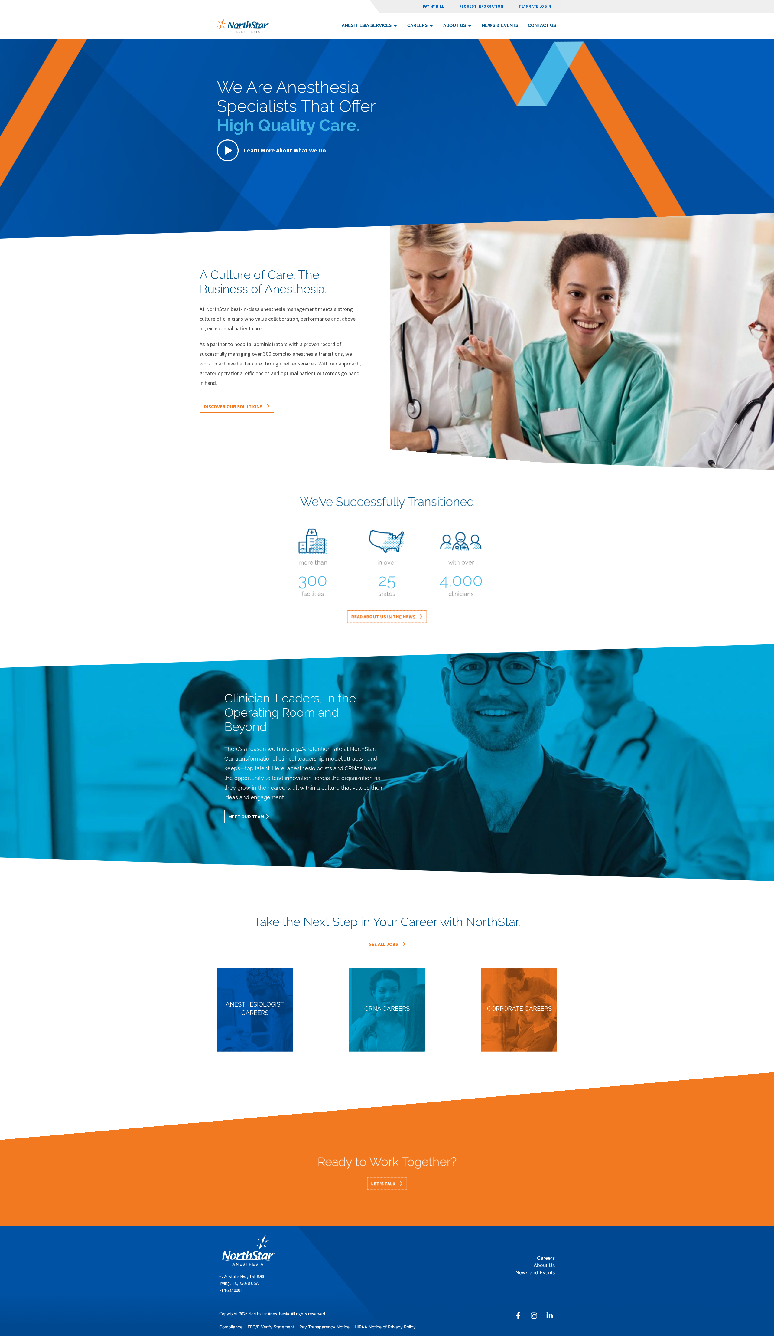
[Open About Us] (469, 25)
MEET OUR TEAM (246, 817)
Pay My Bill (433, 6)
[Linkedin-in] (550, 1316)
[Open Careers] (431, 25)
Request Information (481, 6)
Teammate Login (535, 6)
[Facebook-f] (518, 1316)
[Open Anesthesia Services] (395, 25)
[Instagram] (534, 1316)
